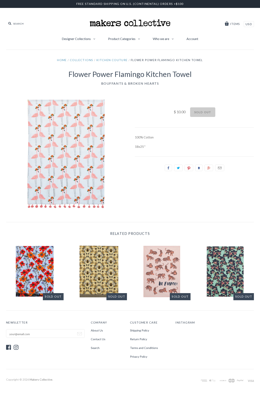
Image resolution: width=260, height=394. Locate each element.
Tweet (178, 168)
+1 (209, 168)
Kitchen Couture (112, 60)
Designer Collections (76, 39)
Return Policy (138, 339)
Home (62, 60)
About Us (97, 330)
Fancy (199, 168)
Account (192, 39)
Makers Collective (41, 379)
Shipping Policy (139, 330)
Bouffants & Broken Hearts (130, 83)
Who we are (161, 39)
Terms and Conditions (144, 348)
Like (168, 168)
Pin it (189, 168)
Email (219, 168)
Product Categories (122, 39)
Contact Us (98, 339)
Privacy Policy (138, 356)
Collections (81, 60)
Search (95, 348)
